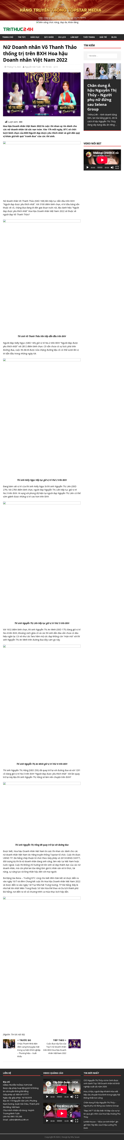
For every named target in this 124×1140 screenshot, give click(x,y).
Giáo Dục (34, 37)
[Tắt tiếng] (112, 167)
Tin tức (22, 37)
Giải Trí (103, 37)
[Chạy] (87, 167)
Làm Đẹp (74, 37)
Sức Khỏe (49, 37)
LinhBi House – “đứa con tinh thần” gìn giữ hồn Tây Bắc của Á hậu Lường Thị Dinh (101, 1124)
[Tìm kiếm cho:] (102, 55)
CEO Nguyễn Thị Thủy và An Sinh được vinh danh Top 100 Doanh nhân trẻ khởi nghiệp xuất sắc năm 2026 (102, 1083)
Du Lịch (62, 37)
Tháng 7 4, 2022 (14, 66)
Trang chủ (7, 37)
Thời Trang (89, 37)
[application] (102, 159)
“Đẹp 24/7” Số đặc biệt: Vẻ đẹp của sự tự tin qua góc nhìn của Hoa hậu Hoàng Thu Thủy (102, 1113)
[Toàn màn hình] (117, 167)
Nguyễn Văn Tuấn (33, 66)
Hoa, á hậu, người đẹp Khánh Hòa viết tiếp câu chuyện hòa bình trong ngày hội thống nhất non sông (102, 1094)
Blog (114, 37)
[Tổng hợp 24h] (62, 18)
